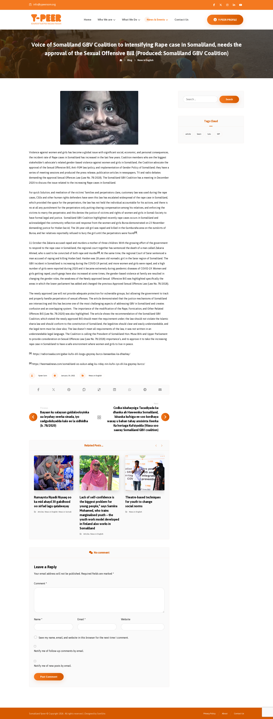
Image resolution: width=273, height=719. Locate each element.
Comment (40, 583)
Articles (41, 512)
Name (38, 619)
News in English (95, 376)
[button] (214, 5)
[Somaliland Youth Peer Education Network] (50, 19)
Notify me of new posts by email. (52, 665)
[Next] (161, 445)
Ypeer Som (42, 376)
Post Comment (48, 676)
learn (199, 134)
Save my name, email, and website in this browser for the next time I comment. (83, 637)
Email (81, 619)
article (188, 134)
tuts (209, 134)
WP (218, 134)
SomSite (101, 713)
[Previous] (156, 445)
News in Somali (65, 512)
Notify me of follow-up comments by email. (59, 650)
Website (125, 619)
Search (229, 99)
